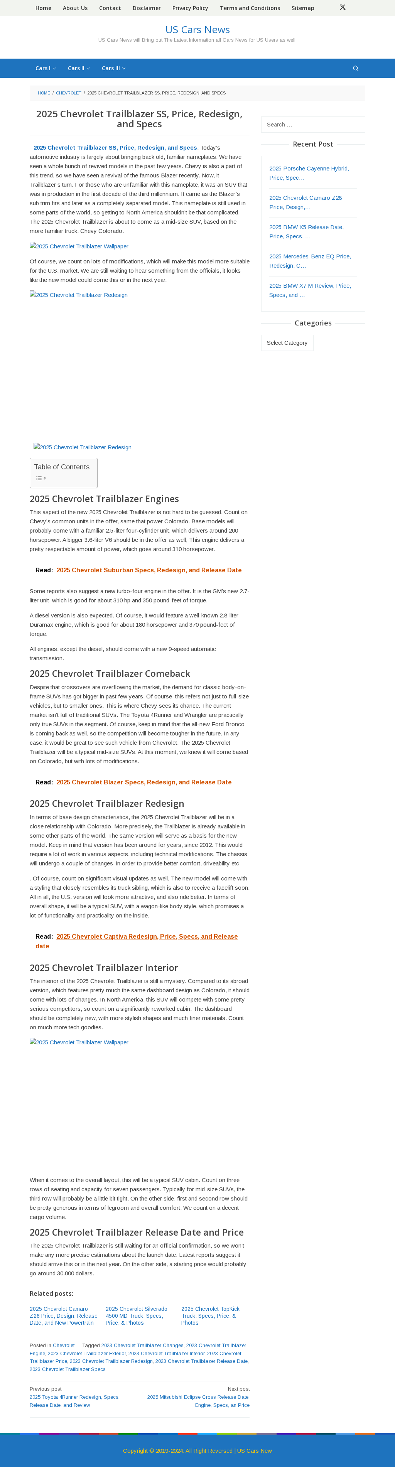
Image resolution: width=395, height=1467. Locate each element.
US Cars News (197, 29)
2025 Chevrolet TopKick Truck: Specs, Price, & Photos (210, 1316)
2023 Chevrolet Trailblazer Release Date (201, 1361)
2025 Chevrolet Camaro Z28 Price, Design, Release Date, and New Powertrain (64, 1316)
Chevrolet (63, 1345)
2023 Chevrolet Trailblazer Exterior (87, 1353)
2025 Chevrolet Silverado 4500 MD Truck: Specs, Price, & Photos (136, 1316)
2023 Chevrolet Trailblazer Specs (68, 1369)
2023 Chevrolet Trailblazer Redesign (111, 1361)
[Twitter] (343, 8)
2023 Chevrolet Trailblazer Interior (166, 1353)
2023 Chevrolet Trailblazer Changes (142, 1345)
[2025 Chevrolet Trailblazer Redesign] (83, 446)
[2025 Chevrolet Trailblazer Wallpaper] (79, 246)
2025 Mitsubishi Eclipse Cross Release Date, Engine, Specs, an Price (198, 1397)
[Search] (355, 68)
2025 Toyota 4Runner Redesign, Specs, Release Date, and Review (75, 1397)
